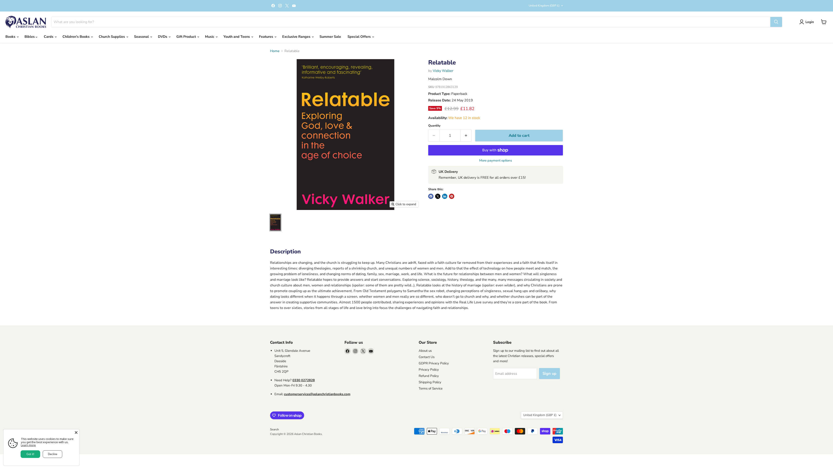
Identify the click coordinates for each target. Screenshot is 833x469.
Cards (49, 36)
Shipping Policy (430, 382)
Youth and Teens (237, 36)
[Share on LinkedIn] (444, 196)
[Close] (76, 432)
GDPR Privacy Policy (434, 363)
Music (210, 36)
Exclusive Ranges (296, 36)
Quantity (434, 125)
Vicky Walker (443, 70)
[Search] (776, 22)
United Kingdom (544, 6)
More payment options (495, 160)
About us (425, 350)
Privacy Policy (429, 369)
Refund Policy (429, 376)
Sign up (549, 373)
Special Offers (360, 36)
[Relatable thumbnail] (275, 222)
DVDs (163, 36)
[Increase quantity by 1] (466, 136)
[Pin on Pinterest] (451, 196)
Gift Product (186, 36)
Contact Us (427, 357)
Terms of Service (431, 388)
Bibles (30, 36)
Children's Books (76, 36)
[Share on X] (437, 196)
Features (266, 36)
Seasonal (142, 36)
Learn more (28, 445)
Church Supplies (112, 36)
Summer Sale (330, 36)
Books (10, 36)
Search (274, 429)
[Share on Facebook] (430, 196)
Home (275, 51)
